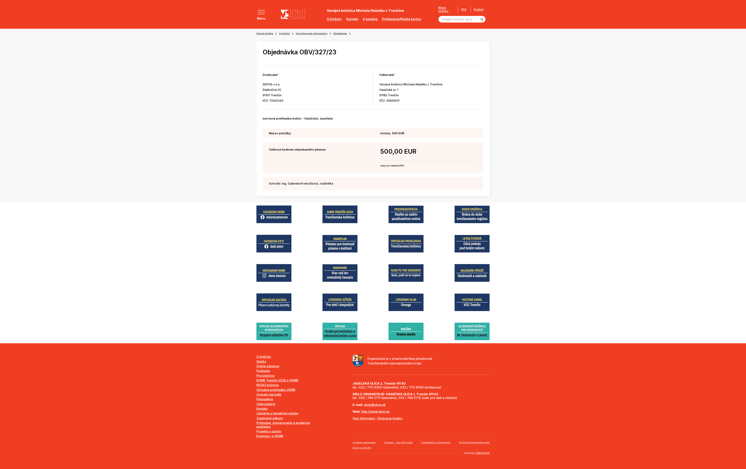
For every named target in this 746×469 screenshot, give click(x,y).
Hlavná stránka (264, 33)
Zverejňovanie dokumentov (312, 33)
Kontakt (352, 19)
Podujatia (263, 371)
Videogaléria (265, 404)
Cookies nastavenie (364, 442)
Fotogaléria (264, 399)
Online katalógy (267, 366)
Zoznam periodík (268, 394)
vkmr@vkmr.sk (375, 405)
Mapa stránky (443, 9)
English (479, 9)
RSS (463, 9)
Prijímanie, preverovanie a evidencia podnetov (283, 424)
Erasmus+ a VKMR (269, 436)
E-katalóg (370, 19)
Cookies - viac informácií (398, 442)
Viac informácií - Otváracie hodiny (377, 418)
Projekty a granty (268, 431)
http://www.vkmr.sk (375, 412)
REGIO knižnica (267, 385)
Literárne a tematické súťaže (277, 413)
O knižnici (334, 19)
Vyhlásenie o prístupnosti (435, 442)
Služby (261, 361)
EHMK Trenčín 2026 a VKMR (277, 380)
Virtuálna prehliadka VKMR (275, 390)
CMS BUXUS (482, 453)
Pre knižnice (265, 376)
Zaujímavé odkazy (269, 418)
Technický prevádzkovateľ (474, 442)
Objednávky (340, 33)
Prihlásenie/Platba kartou (401, 19)
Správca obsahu (362, 447)
